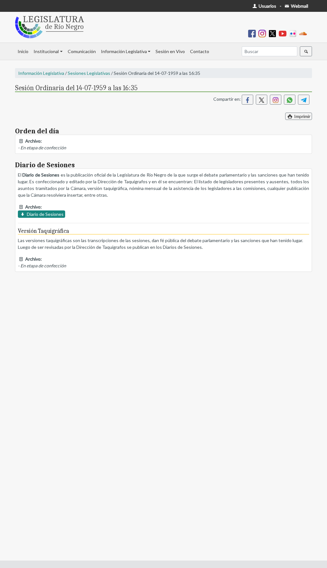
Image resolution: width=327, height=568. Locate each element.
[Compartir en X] (261, 100)
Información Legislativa (124, 51)
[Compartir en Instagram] (275, 100)
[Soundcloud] (304, 33)
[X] (274, 33)
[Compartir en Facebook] (247, 100)
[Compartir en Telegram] (303, 100)
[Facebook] (253, 33)
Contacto (199, 51)
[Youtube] (284, 33)
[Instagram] (263, 33)
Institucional (46, 51)
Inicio (23, 51)
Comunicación (82, 51)
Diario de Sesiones (45, 214)
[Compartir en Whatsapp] (289, 100)
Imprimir (301, 116)
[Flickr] (294, 33)
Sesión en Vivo (170, 51)
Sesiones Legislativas (89, 73)
